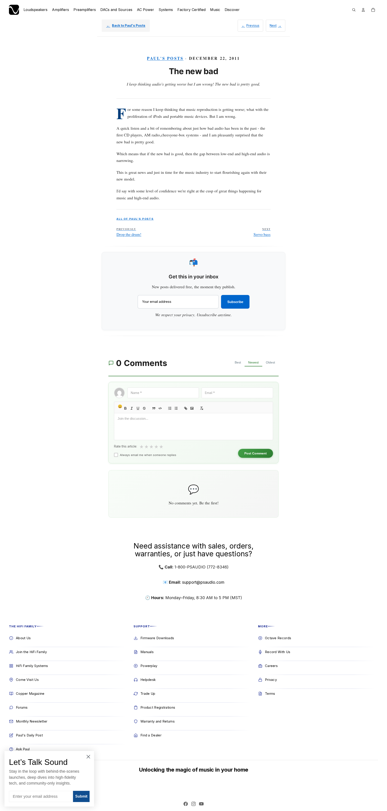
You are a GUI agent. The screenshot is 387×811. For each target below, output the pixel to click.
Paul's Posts (165, 58)
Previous (252, 25)
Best (238, 362)
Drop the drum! (128, 232)
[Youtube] (201, 804)
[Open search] (354, 10)
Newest (253, 362)
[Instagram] (193, 804)
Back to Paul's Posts (128, 25)
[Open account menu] (363, 10)
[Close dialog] (88, 757)
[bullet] (176, 408)
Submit (81, 796)
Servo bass (262, 232)
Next (273, 25)
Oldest (270, 362)
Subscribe (235, 302)
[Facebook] (185, 804)
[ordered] (170, 408)
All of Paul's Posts (135, 218)
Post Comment (255, 453)
